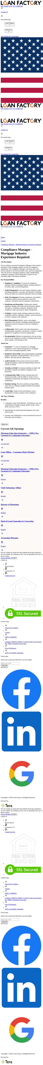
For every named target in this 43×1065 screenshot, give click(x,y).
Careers (3, 241)
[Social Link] (21, 710)
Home (3, 237)
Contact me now (10, 575)
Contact (7, 632)
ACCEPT (13, 558)
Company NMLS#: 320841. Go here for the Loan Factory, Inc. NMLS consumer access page (23, 642)
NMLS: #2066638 (10, 637)
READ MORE (5, 558)
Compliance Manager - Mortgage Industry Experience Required (21, 244)
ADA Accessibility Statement (14, 653)
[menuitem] (10, 24)
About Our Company (11, 628)
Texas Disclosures (10, 648)
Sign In (3, 36)
